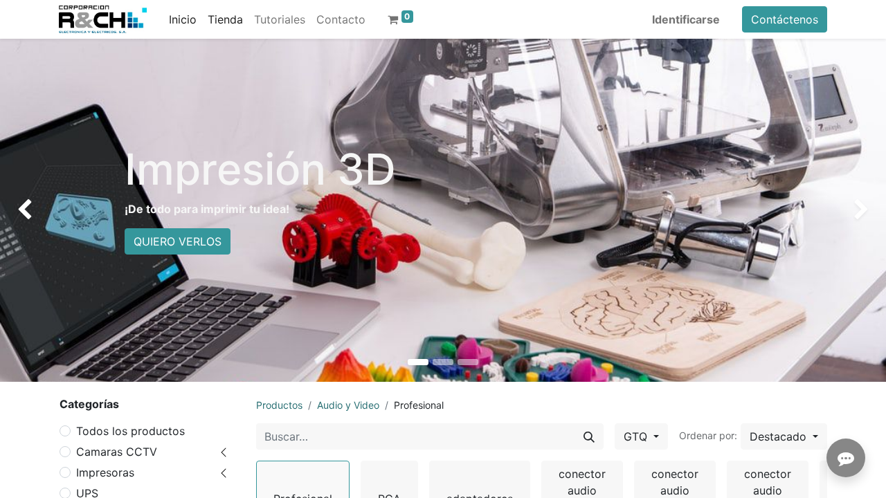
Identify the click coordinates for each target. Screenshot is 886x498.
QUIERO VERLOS (178, 241)
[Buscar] (589, 436)
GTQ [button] (637, 436)
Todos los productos (130, 431)
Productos (279, 405)
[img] (35, 210)
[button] (784, 436)
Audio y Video (348, 405)
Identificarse (686, 19)
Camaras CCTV (116, 452)
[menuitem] (182, 19)
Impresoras (105, 472)
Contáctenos (784, 19)
